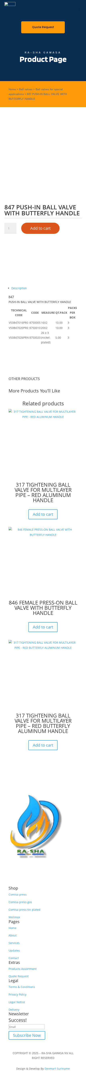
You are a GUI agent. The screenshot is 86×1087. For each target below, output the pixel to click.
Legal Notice (17, 1002)
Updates (14, 950)
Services (14, 943)
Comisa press (18, 894)
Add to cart (40, 228)
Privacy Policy (17, 994)
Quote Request (43, 27)
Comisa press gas (20, 902)
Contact (14, 958)
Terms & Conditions (22, 987)
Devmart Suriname (57, 1068)
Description (19, 288)
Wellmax (14, 917)
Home (12, 89)
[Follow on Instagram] (74, 869)
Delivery (14, 1010)
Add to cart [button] (43, 514)
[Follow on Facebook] (66, 869)
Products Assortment (23, 969)
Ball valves (25, 89)
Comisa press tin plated (24, 910)
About (13, 935)
